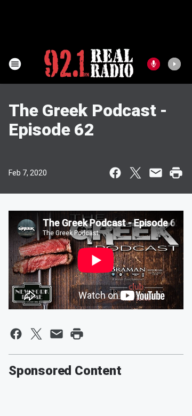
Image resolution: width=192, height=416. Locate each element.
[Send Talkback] (153, 64)
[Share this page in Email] (155, 172)
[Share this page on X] (135, 172)
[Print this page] (176, 172)
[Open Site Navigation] (15, 64)
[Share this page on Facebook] (115, 172)
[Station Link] (89, 64)
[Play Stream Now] (174, 64)
